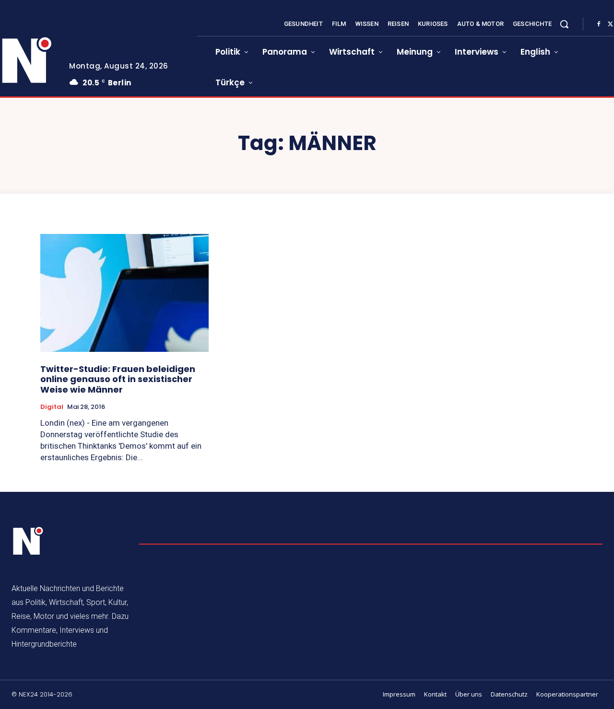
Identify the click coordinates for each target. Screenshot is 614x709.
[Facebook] (598, 24)
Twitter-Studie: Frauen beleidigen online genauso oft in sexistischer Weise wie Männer (117, 379)
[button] (564, 23)
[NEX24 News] (28, 541)
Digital (51, 407)
